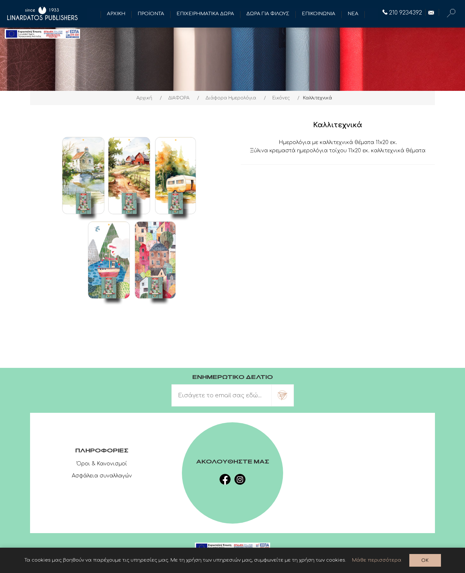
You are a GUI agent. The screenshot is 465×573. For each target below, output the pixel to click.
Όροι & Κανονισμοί (102, 464)
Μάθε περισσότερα (376, 560)
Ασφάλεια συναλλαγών (102, 476)
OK (425, 560)
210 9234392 (405, 12)
